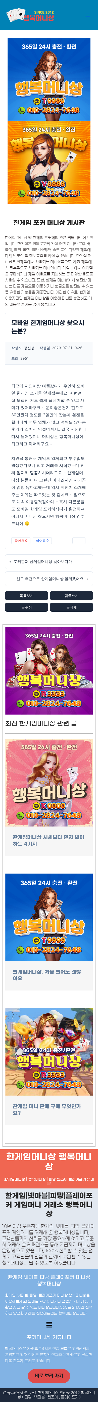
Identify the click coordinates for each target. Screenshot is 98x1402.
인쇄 (79, 541)
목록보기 (27, 595)
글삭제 (71, 607)
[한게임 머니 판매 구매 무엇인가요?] (49, 1052)
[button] (49, 1325)
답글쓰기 (72, 595)
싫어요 (42, 541)
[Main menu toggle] (87, 15)
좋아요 (21, 541)
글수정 (26, 607)
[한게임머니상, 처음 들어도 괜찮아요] (49, 917)
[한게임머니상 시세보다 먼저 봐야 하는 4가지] (49, 783)
